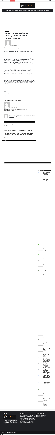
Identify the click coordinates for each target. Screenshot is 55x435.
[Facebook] (10, 117)
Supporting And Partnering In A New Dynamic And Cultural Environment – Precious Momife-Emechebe (47, 181)
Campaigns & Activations (18, 10)
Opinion (35, 10)
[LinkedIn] (12, 117)
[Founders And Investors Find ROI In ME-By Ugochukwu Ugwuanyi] (40, 267)
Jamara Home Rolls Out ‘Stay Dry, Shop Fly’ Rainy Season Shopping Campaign (47, 403)
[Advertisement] (27, 19)
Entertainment (25, 10)
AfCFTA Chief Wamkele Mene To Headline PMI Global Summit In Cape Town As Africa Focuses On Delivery (47, 256)
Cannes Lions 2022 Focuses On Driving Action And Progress (18, 127)
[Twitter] (11, 117)
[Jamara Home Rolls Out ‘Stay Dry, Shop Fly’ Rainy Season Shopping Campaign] (40, 403)
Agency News (7, 31)
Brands (13, 10)
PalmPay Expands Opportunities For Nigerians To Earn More (46, 336)
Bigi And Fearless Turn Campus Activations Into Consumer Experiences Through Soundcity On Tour (46, 391)
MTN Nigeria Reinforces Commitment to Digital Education (47, 251)
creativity (7, 100)
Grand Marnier (11, 100)
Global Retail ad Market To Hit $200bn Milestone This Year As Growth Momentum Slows (46, 246)
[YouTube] (13, 117)
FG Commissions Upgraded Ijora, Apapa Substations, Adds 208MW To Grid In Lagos (46, 262)
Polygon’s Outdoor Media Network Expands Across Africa (18, 130)
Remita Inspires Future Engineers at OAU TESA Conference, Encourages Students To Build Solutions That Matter (46, 397)
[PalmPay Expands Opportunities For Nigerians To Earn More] (40, 336)
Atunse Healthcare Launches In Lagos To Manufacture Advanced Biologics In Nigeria (46, 353)
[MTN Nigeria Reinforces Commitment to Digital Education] (40, 251)
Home (7, 10)
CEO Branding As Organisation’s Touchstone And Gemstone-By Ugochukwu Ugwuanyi (46, 365)
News (10, 10)
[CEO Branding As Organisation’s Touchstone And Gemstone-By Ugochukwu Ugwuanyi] (40, 365)
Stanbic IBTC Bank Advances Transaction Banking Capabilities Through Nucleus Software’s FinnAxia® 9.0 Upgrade (46, 377)
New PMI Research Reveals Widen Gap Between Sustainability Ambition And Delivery (46, 371)
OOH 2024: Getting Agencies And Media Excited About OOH (18, 124)
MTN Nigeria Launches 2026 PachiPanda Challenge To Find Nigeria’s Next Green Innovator (46, 272)
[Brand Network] (27, 5)
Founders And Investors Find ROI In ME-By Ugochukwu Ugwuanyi (47, 267)
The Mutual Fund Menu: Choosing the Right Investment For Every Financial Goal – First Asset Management (46, 359)
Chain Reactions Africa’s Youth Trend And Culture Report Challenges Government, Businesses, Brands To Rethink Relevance (18, 135)
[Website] (9, 117)
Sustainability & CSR (40, 10)
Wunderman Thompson (17, 100)
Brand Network (13, 45)
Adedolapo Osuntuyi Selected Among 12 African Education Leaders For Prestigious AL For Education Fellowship (47, 174)
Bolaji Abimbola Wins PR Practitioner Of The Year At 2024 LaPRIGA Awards (18, 164)
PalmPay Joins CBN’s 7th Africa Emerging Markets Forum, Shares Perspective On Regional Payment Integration (46, 384)
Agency (5, 100)
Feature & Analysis (30, 10)
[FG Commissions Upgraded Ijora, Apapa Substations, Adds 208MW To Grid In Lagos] (40, 261)
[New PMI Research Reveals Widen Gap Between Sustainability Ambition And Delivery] (40, 370)
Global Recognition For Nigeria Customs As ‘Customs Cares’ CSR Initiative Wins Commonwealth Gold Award (47, 347)
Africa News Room (46, 10)
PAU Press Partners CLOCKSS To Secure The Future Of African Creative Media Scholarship (46, 341)
